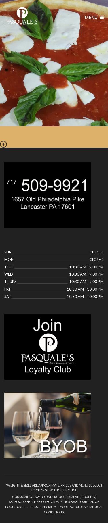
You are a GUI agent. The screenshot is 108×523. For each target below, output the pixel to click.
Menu (91, 17)
